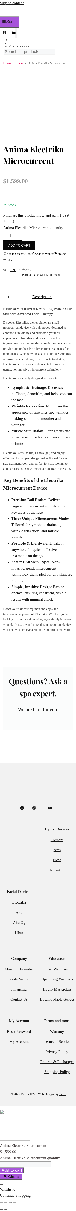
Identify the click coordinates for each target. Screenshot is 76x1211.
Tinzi (62, 1094)
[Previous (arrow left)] (1, 1209)
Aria (19, 912)
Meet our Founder (19, 969)
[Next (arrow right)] (5, 1209)
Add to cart (19, 245)
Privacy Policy (57, 1052)
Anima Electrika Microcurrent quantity (33, 228)
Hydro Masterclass (57, 989)
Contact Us (19, 999)
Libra (19, 933)
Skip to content (12, 3)
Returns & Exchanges (57, 1062)
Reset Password (19, 1031)
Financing (19, 989)
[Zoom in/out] (1, 1202)
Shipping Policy (57, 1072)
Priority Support (19, 979)
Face (20, 63)
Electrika (25, 274)
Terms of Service (57, 1041)
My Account (19, 1041)
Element (57, 840)
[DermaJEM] (7, 15)
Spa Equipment (50, 274)
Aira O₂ (19, 922)
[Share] (10, 1202)
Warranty (57, 1031)
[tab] (42, 297)
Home (7, 63)
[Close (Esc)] (14, 1202)
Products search (20, 46)
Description (42, 296)
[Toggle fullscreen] (5, 1202)
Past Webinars (57, 969)
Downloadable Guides (57, 999)
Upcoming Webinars (57, 979)
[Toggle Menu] (1, 1184)
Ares (57, 850)
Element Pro (57, 870)
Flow (57, 860)
